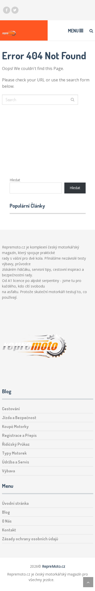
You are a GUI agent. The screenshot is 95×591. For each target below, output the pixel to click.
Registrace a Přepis (19, 435)
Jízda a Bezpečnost (19, 417)
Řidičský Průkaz (16, 444)
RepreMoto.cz (53, 566)
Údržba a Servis (15, 461)
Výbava (8, 470)
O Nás (7, 521)
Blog (6, 512)
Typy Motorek (14, 453)
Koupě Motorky (15, 426)
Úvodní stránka (15, 503)
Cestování (11, 408)
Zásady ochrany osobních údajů (30, 538)
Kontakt (9, 529)
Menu (73, 30)
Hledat (15, 179)
